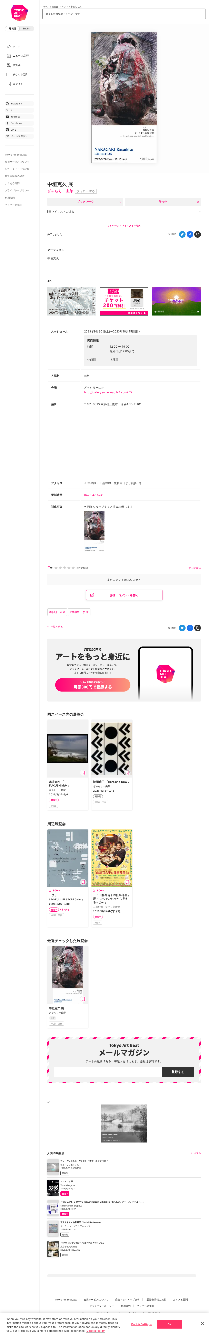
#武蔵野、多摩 (79, 612)
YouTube (15, 116)
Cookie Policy (96, 1330)
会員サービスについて (17, 161)
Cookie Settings (141, 1324)
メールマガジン (19, 136)
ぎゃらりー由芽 (60, 191)
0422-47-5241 (95, 495)
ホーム (46, 6)
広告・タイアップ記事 (17, 168)
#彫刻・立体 (57, 612)
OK (169, 1324)
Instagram (16, 103)
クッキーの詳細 (13, 204)
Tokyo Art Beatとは (16, 154)
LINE (13, 129)
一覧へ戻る (57, 626)
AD (49, 281)
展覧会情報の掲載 (14, 176)
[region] (104, 1324)
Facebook (16, 123)
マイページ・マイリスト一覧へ (124, 225)
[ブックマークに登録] (83, 772)
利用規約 (10, 197)
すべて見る (196, 1153)
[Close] (202, 1323)
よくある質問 (12, 183)
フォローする (86, 191)
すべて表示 (195, 568)
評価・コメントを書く (124, 595)
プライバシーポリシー (17, 190)
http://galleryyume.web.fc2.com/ (106, 392)
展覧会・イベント (60, 6)
